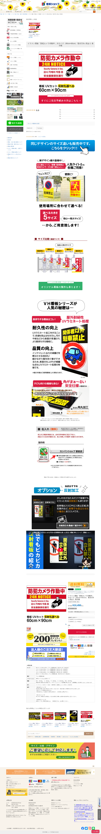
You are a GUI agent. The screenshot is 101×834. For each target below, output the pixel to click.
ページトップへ (93, 766)
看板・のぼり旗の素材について (15, 142)
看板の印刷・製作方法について (15, 144)
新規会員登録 (77, 780)
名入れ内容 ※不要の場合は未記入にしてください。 (79, 611)
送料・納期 (54, 777)
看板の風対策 (11, 146)
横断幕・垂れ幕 (14, 86)
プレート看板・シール (9, 14)
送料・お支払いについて (12, 782)
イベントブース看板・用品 (16, 49)
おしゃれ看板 (13, 41)
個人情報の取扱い (31, 828)
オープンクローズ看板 (15, 44)
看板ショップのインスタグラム (81, 800)
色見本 (9, 139)
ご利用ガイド (87, 1)
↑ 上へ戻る (95, 831)
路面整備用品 (13, 68)
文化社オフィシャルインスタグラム (59, 804)
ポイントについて (10, 787)
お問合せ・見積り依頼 (96, 1)
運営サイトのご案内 (56, 800)
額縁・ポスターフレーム (16, 79)
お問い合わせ (40, 828)
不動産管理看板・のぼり (16, 33)
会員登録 (81, 1)
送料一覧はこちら (55, 782)
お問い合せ (19, 11)
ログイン (76, 1)
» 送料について (91, 651)
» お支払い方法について (89, 652)
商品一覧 (9, 11)
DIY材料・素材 (13, 90)
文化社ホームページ (55, 802)
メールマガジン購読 (78, 783)
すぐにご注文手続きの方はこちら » (61, 98)
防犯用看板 (25, 14)
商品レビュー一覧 (78, 785)
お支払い (31, 777)
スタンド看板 (13, 61)
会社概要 (31, 800)
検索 (94, 12)
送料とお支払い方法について (40, 793)
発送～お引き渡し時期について (13, 783)
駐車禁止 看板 (38, 736)
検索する (89, 733)
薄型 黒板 (59, 736)
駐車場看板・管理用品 (15, 30)
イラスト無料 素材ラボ (56, 806)
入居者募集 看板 (46, 736)
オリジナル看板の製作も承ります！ (61, 285)
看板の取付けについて (13, 157)
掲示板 (11, 75)
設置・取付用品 (14, 64)
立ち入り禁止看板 (14, 37)
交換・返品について (10, 785)
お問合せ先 (9, 800)
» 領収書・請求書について (89, 654)
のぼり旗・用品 (14, 83)
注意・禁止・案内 (18, 14)
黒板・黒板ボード (14, 72)
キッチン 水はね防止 (74, 736)
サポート (8, 777)
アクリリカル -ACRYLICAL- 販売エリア (60, 808)
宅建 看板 (53, 736)
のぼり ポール (65, 736)
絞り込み (40, 128)
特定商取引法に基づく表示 (19, 828)
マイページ (27, 11)
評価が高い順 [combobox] (29, 128)
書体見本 (10, 137)
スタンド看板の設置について (14, 152)
